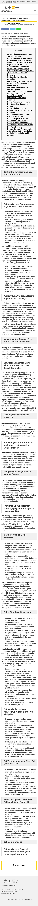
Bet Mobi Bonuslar (15, 127)
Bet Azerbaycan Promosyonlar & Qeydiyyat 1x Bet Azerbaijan (20, 130)
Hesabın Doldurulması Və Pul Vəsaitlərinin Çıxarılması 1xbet (20, 124)
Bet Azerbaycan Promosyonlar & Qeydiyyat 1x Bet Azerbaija (20, 59)
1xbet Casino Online (22, 33)
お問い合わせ (19, 865)
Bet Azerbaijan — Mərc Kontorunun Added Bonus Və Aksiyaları (19, 110)
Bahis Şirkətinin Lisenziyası (18, 102)
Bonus (10, 106)
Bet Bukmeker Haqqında (17, 104)
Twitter (13, 29)
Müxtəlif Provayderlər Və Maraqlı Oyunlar (17, 88)
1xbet (3, 434)
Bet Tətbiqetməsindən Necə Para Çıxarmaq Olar (18, 115)
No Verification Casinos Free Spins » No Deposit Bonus (19, 68)
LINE (19, 29)
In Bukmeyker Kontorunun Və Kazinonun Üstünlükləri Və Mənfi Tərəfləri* (19, 83)
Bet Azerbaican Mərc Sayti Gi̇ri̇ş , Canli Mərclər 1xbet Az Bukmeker (20, 73)
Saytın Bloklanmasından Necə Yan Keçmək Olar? (19, 55)
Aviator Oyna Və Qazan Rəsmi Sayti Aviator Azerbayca (19, 64)
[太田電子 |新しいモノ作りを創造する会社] (11, 7)
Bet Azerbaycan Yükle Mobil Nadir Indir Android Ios (18, 120)
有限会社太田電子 (16, 899)
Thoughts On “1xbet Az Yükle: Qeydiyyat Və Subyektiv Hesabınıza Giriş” (19, 94)
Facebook (5, 29)
